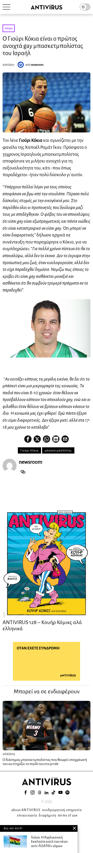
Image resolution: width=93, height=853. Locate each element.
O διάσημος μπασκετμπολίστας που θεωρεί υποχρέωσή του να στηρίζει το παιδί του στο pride (45, 762)
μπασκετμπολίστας (58, 450)
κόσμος (9, 28)
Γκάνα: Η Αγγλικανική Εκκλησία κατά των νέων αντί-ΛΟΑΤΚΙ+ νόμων (49, 841)
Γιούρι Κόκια (29, 450)
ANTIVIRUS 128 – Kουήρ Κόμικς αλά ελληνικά (42, 625)
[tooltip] (28, 439)
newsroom (37, 64)
